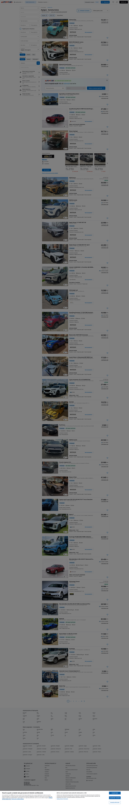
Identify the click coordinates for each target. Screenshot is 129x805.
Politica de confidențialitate (17, 799)
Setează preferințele (114, 802)
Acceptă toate (115, 793)
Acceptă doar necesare (115, 797)
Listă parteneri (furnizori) (62, 799)
